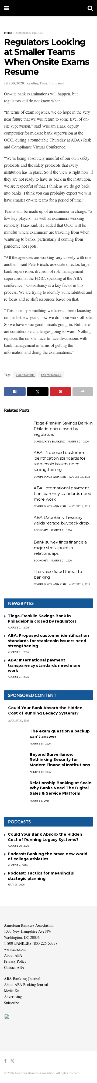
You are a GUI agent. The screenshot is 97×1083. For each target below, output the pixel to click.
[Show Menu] (6, 8)
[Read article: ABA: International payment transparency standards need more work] (17, 494)
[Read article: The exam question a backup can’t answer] (15, 736)
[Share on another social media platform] (82, 391)
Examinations (51, 375)
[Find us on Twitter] (12, 1061)
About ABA (13, 955)
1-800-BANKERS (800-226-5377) (30, 943)
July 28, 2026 (16, 884)
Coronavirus (25, 375)
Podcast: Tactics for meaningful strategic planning (41, 876)
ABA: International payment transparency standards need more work (62, 493)
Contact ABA (14, 967)
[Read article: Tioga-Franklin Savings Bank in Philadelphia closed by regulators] (17, 430)
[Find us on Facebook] (5, 1061)
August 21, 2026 (78, 441)
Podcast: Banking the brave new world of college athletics (47, 856)
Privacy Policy (15, 961)
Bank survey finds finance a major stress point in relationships (60, 547)
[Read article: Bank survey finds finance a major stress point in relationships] (17, 549)
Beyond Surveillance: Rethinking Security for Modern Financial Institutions (60, 759)
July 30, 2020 (14, 83)
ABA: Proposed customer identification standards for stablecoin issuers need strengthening (48, 640)
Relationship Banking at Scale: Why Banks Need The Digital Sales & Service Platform (61, 788)
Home (8, 32)
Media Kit (11, 990)
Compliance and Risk (29, 32)
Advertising (13, 996)
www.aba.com (15, 949)
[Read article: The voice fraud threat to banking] (17, 578)
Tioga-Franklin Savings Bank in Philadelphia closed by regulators (63, 428)
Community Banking (49, 441)
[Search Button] (90, 8)
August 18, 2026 (40, 743)
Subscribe (11, 1002)
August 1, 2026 (39, 800)
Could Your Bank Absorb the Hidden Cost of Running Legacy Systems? (45, 710)
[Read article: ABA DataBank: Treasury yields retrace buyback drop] (17, 524)
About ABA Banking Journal (26, 984)
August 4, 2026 (17, 865)
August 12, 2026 (40, 772)
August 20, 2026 (18, 720)
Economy (41, 530)
